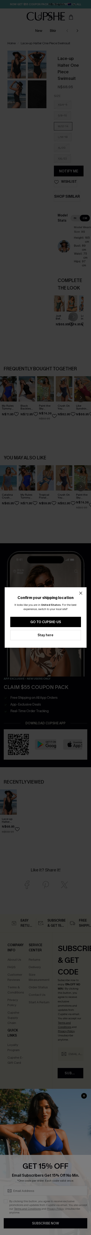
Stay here (45, 635)
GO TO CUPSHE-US (45, 622)
